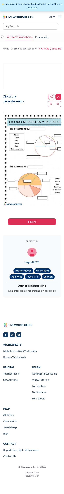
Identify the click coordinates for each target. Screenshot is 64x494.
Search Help (10, 427)
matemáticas (23, 270)
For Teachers (39, 385)
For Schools (38, 398)
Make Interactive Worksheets (20, 350)
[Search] (7, 26)
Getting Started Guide (44, 373)
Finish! (32, 221)
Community (10, 421)
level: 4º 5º (33, 276)
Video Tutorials (40, 379)
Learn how (32, 7)
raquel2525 (32, 262)
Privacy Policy (32, 475)
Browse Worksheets (14, 357)
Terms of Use (32, 472)
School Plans (10, 379)
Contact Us (9, 456)
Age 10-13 (16, 276)
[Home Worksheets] (2, 37)
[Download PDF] (58, 97)
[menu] (59, 17)
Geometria (42, 270)
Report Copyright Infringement (20, 449)
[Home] (18, 16)
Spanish (48, 276)
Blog (5, 433)
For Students (39, 392)
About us (8, 414)
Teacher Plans (11, 373)
